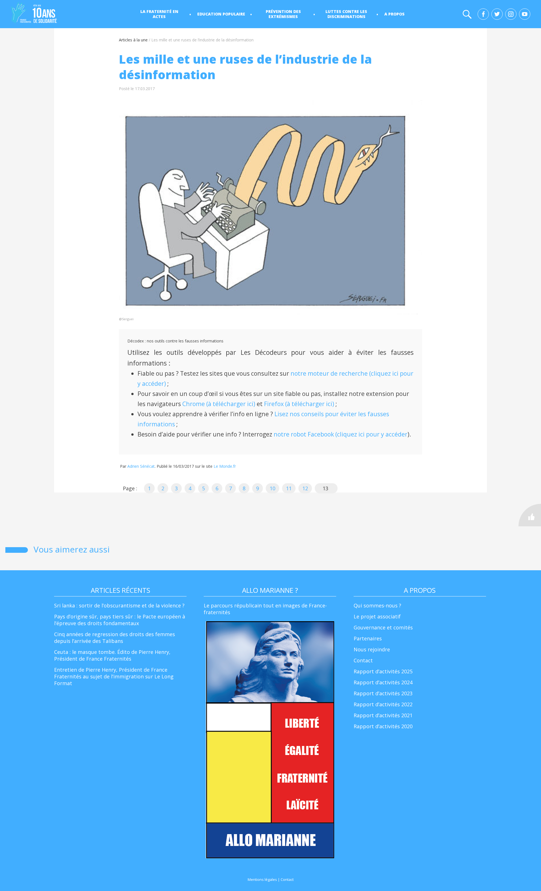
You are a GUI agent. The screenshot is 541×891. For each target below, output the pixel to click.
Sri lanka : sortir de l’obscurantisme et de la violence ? (119, 605)
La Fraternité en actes (159, 14)
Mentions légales (262, 879)
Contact (363, 660)
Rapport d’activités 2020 (383, 726)
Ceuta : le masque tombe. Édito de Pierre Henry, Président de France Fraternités (112, 655)
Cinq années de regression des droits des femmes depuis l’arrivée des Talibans (114, 637)
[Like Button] (529, 515)
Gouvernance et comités (383, 627)
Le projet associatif (377, 616)
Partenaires (368, 638)
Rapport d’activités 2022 (383, 704)
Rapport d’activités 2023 (383, 693)
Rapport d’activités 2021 (383, 715)
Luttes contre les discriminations (346, 14)
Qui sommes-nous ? (377, 605)
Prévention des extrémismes (283, 14)
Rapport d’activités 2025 (383, 671)
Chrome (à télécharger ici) (218, 404)
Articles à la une (133, 40)
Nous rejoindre (372, 649)
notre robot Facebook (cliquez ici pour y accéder (340, 434)
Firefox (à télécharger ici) (299, 404)
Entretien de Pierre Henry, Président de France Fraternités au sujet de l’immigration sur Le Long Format (114, 676)
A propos (394, 14)
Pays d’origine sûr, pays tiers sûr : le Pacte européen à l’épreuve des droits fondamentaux (119, 620)
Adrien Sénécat (141, 466)
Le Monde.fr (225, 466)
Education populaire (221, 14)
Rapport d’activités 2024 (383, 682)
